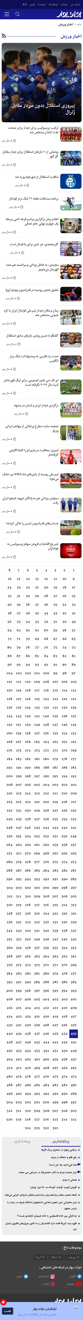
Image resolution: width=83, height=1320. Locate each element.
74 (64, 648)
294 (28, 879)
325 (37, 914)
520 (9, 1120)
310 (28, 897)
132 (46, 708)
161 (73, 742)
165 (37, 742)
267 (55, 854)
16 (9, 579)
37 (37, 605)
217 (73, 802)
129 (73, 708)
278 (28, 862)
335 (18, 922)
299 (55, 888)
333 (37, 922)
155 (55, 733)
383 (19, 974)
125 (37, 699)
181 (37, 759)
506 (64, 1111)
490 (64, 1094)
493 (37, 1094)
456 (9, 1051)
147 (55, 725)
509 (37, 1111)
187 (55, 768)
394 (64, 991)
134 (28, 708)
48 (9, 613)
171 (55, 751)
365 (37, 957)
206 (28, 785)
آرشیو (32, 4)
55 (19, 622)
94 (28, 665)
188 (46, 768)
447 (19, 1042)
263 (19, 845)
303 (19, 888)
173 (37, 751)
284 (46, 871)
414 (28, 1008)
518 (28, 1120)
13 (37, 579)
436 (46, 1034)
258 (64, 845)
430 (28, 1025)
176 (9, 751)
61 (37, 630)
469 (37, 1068)
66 (64, 639)
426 (64, 1025)
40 (9, 605)
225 (73, 811)
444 (46, 1042)
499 (55, 1102)
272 (9, 854)
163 (55, 742)
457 (74, 1060)
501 (37, 1102)
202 (64, 785)
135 (18, 708)
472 (10, 1068)
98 (64, 673)
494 (28, 1094)
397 (37, 991)
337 (73, 931)
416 (10, 1008)
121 (73, 699)
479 (19, 1077)
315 (55, 905)
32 (9, 596)
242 (64, 828)
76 (46, 648)
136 (9, 708)
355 (55, 948)
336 (10, 922)
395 (55, 991)
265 (74, 854)
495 (19, 1094)
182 (28, 759)
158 (28, 733)
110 (28, 682)
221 (37, 802)
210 (64, 794)
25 (74, 596)
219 (55, 802)
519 (18, 1120)
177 (73, 759)
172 (46, 751)
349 (37, 939)
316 (46, 905)
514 (64, 1120)
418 (64, 1017)
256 (10, 836)
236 (46, 819)
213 (37, 794)
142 (28, 716)
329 (74, 922)
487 (19, 1085)
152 (9, 725)
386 (64, 982)
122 (64, 699)
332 (46, 922)
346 (64, 939)
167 (18, 742)
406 (27, 999)
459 (55, 1060)
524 (28, 1128)
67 (55, 639)
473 (74, 1077)
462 (28, 1060)
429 (37, 1025)
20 (46, 588)
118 (28, 691)
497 (73, 1102)
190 (28, 768)
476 (46, 1077)
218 (64, 802)
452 (46, 1051)
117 (37, 691)
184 (10, 759)
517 (37, 1120)
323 (55, 914)
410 (64, 1008)
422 (28, 1017)
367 (19, 957)
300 (46, 888)
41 (74, 613)
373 (37, 965)
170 (64, 751)
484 (46, 1085)
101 (37, 673)
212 (46, 794)
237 (37, 819)
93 (37, 665)
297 (74, 888)
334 (28, 922)
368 (9, 957)
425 (74, 1025)
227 (55, 811)
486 (28, 1085)
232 (9, 811)
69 (37, 639)
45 (37, 613)
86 (28, 656)
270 (28, 854)
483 (55, 1085)
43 (55, 613)
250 (64, 836)
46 (28, 613)
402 (64, 999)
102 (28, 673)
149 (37, 725)
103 (19, 673)
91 (55, 665)
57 (74, 630)
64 (9, 630)
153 (73, 733)
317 (37, 905)
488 (9, 1085)
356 (46, 948)
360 (9, 948)
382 (28, 974)
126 (28, 699)
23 (19, 588)
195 (55, 776)
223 (18, 802)
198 (28, 776)
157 (37, 733)
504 (9, 1102)
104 (9, 673)
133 (37, 708)
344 (9, 931)
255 (18, 836)
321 (73, 914)
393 (74, 991)
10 (64, 579)
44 (46, 613)
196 (46, 776)
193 (73, 776)
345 (74, 939)
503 (19, 1102)
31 (18, 596)
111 (18, 682)
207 (19, 785)
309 (37, 897)
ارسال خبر (75, 4)
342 (28, 931)
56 (9, 622)
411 (55, 1008)
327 (18, 914)
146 (64, 725)
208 (9, 785)
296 (9, 879)
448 (9, 1042)
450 (64, 1051)
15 (18, 579)
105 (74, 682)
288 (9, 871)
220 (46, 802)
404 (46, 999)
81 (74, 656)
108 (46, 682)
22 (28, 588)
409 (73, 1008)
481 (74, 1085)
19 (55, 588)
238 (28, 819)
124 (46, 699)
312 (9, 897)
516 (46, 1120)
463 (19, 1060)
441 (74, 1042)
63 (19, 630)
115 (55, 691)
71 (18, 639)
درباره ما (42, 4)
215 (18, 794)
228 (46, 811)
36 (46, 605)
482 (64, 1085)
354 (64, 948)
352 (9, 939)
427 (55, 1025)
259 (55, 845)
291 (55, 879)
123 (55, 699)
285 (37, 871)
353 (73, 948)
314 (64, 905)
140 (46, 716)
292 (46, 879)
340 (46, 931)
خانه (79, 24)
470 (28, 1068)
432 (10, 1025)
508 (46, 1111)
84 (46, 656)
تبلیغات (64, 4)
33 (74, 605)
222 (28, 802)
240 (9, 819)
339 (55, 931)
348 (46, 939)
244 (46, 828)
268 (46, 854)
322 (64, 914)
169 (74, 751)
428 (46, 1025)
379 (55, 974)
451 (55, 1051)
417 (73, 1017)
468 (46, 1068)
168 (10, 742)
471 (18, 1068)
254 (28, 836)
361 (73, 957)
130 (64, 708)
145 (73, 725)
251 (55, 836)
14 (28, 579)
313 (73, 905)
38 (28, 605)
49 (74, 622)
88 (9, 656)
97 (74, 673)
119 (18, 691)
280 (9, 862)
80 (9, 648)
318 (28, 905)
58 (64, 630)
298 (64, 888)
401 (73, 999)
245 (37, 828)
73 (74, 648)
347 (55, 939)
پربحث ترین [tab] (22, 1141)
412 (46, 1008)
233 (73, 819)
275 (55, 862)
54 (28, 622)
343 (19, 931)
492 (46, 1094)
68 (46, 639)
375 (18, 965)
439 (19, 1034)
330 (64, 922)
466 (64, 1068)
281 (73, 871)
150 (28, 725)
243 (55, 828)
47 (19, 613)
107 (55, 682)
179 (55, 759)
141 (37, 716)
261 (37, 845)
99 (55, 673)
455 (19, 1051)
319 (18, 905)
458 (64, 1060)
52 (46, 622)
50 (64, 622)
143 (18, 716)
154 (64, 733)
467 (55, 1068)
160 (9, 733)
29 (37, 596)
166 (28, 742)
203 (55, 785)
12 (46, 579)
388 (46, 982)
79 (19, 648)
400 (9, 991)
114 (64, 691)
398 (28, 991)
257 (73, 845)
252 (46, 836)
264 (9, 845)
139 (55, 716)
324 (46, 914)
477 (37, 1077)
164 (46, 742)
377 (73, 974)
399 (19, 991)
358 (28, 948)
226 (64, 811)
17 (73, 588)
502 (28, 1102)
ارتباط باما (53, 4)
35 (55, 605)
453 (37, 1051)
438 (28, 1034)
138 (64, 716)
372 (46, 965)
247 (19, 828)
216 (9, 794)
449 (73, 1051)
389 (37, 982)
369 (73, 965)
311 (18, 897)
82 (64, 656)
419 (55, 1017)
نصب (7, 1311)
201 (74, 785)
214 (28, 794)
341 (37, 931)
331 (55, 922)
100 (46, 673)
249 (73, 836)
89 (74, 665)
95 (19, 665)
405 (37, 999)
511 (18, 1111)
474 (64, 1077)
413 (37, 1008)
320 (9, 905)
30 (28, 596)
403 (55, 999)
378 (64, 974)
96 (9, 665)
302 (28, 888)
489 (73, 1094)
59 (55, 630)
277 (37, 862)
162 (64, 742)
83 (55, 656)
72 (9, 639)
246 (28, 828)
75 (55, 648)
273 (73, 862)
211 (55, 794)
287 (19, 871)
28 (46, 596)
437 (37, 1034)
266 (64, 854)
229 (37, 811)
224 (10, 802)
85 (37, 656)
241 (73, 828)
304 (9, 888)
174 (28, 751)
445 (37, 1042)
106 (64, 682)
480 (9, 1077)
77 (37, 648)
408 (9, 999)
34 (64, 605)
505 (73, 1111)
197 (37, 776)
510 (28, 1111)
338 (64, 931)
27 (55, 596)
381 (37, 974)
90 (64, 665)
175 (18, 751)
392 (10, 982)
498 (64, 1102)
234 (64, 819)
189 (37, 768)
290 (64, 879)
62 (28, 630)
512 (9, 1111)
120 (10, 691)
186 (64, 768)
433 (74, 1034)
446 (28, 1042)
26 (64, 596)
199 (19, 776)
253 (37, 836)
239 (19, 819)
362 (64, 957)
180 (46, 759)
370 (64, 965)
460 (46, 1060)
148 (46, 725)
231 (18, 811)
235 (55, 819)
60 (46, 630)
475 (55, 1077)
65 (74, 639)
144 (10, 716)
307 (55, 897)
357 (37, 948)
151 (18, 725)
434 (64, 1034)
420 (46, 1017)
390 (28, 982)
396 (46, 991)
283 (55, 871)
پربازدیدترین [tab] (60, 1141)
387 (55, 982)
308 (46, 897)
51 (55, 622)
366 (28, 957)
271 (18, 854)
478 (28, 1077)
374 (28, 965)
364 (46, 957)
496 (9, 1094)
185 (73, 768)
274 (64, 862)
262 (28, 845)
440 (9, 1034)
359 (19, 948)
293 (37, 879)
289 (73, 879)
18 (64, 588)
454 (28, 1051)
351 (18, 939)
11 (55, 579)
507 (55, 1111)
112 (9, 682)
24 (9, 588)
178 (64, 759)
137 (73, 716)
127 (18, 699)
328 (10, 914)
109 (37, 682)
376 (10, 965)
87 (19, 656)
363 (55, 957)
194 (64, 776)
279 (19, 862)
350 (28, 939)
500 (46, 1102)
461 (37, 1060)
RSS (25, 4)
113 (73, 691)
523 (37, 1128)
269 (37, 854)
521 (55, 1128)
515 (55, 1120)
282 (64, 871)
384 (9, 974)
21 (37, 588)
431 (18, 1025)
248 (9, 828)
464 (9, 1060)
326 (28, 914)
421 (37, 1017)
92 (46, 665)
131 (55, 708)
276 (46, 862)
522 (46, 1128)
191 (18, 768)
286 (28, 871)
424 (9, 1017)
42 (64, 613)
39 (19, 605)
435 (55, 1034)
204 (46, 785)
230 (28, 811)
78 (28, 648)
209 (73, 794)
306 (64, 897)
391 (18, 982)
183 (18, 759)
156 (46, 733)
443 (55, 1042)
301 (37, 888)
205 (37, 785)
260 (46, 845)
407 (19, 999)
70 (28, 639)
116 (46, 691)
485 (37, 1085)
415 (18, 1008)
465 (73, 1068)
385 (74, 982)
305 (73, 897)
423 (19, 1017)
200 (9, 776)
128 (9, 699)
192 (9, 768)
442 (64, 1042)
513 (73, 1120)
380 (46, 974)
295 (19, 879)
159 (18, 733)
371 (55, 965)
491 (55, 1094)
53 (37, 622)
